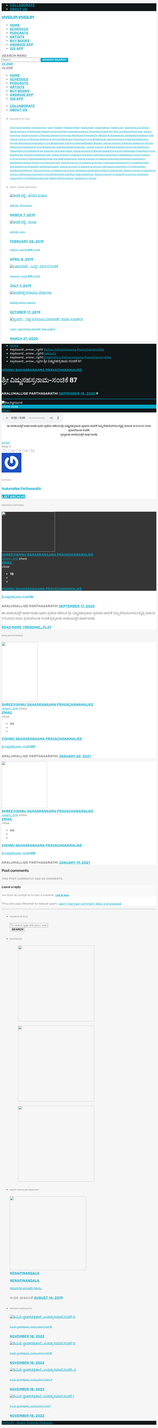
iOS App (16, 48)
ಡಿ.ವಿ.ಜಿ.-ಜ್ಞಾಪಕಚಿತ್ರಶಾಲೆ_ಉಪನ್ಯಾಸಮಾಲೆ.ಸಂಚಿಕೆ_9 (31, 1379)
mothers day (117, 127)
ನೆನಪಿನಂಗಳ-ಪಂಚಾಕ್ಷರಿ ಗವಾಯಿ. (26, 1288)
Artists (17, 37)
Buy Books (19, 41)
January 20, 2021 (75, 756)
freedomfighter (72, 127)
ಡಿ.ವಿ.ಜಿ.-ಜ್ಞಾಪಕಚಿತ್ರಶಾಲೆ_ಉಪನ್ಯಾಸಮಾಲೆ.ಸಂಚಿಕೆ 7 (30, 1406)
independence (102, 127)
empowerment (39, 127)
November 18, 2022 (27, 1336)
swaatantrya (81, 178)
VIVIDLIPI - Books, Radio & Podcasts (27, 1423)
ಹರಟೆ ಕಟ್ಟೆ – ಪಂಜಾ (17, 232)
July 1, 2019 (20, 286)
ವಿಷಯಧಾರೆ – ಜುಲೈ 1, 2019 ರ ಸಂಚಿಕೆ (25, 276)
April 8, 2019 (21, 259)
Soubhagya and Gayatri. (137, 127)
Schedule (19, 29)
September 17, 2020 (77, 606)
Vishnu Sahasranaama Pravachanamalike (73, 350)
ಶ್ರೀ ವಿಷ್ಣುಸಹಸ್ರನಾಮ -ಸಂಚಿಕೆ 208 (18, 853)
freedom (58, 127)
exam (50, 127)
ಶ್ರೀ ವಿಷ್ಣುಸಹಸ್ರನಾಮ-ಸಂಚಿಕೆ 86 (17, 596)
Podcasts (19, 33)
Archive (13, 497)
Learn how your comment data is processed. (89, 904)
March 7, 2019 (22, 215)
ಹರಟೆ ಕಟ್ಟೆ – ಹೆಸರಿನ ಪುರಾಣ (21, 205)
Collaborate (22, 5)
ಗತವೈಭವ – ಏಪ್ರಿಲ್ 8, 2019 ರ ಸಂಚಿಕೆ (25, 249)
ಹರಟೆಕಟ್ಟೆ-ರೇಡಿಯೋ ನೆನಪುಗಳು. (23, 302)
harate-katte (87, 127)
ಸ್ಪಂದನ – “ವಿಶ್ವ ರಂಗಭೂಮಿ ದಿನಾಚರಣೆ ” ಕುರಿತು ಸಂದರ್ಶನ (32, 329)
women (92, 178)
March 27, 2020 (24, 338)
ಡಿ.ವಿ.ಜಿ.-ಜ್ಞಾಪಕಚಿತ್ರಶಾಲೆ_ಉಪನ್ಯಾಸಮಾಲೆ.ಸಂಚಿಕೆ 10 (31, 1353)
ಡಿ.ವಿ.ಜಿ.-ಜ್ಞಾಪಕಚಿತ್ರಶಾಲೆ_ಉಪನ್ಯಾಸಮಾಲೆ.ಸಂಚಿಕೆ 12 (31, 1327)
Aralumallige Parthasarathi (21, 488)
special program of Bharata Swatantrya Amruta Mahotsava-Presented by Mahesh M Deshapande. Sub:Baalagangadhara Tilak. (87, 135)
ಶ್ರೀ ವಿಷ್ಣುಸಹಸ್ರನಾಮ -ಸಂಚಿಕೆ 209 (18, 746)
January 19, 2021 (74, 862)
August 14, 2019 (48, 1298)
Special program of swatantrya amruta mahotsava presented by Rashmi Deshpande (78, 170)
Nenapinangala (24, 1273)
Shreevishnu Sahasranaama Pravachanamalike (77, 357)
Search (54, 59)
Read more (26, 627)
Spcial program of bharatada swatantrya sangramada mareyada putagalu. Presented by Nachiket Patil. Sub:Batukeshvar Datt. (76, 131)
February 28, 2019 (27, 241)
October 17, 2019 (25, 312)
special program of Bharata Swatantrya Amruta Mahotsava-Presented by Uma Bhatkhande (58, 139)
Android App (21, 45)
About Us (18, 9)
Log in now (62, 895)
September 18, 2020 (77, 393)
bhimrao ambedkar (20, 127)
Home (15, 25)
